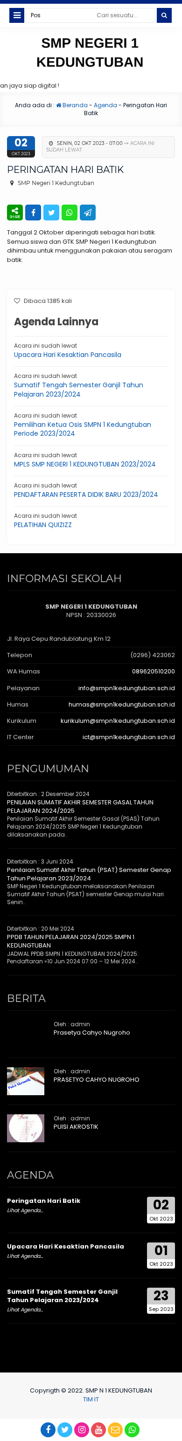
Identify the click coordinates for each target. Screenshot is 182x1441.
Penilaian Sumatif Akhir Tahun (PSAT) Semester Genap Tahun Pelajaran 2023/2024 (89, 874)
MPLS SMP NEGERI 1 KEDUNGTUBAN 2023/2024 (85, 464)
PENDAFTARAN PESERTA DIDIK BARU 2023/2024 (86, 494)
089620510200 (153, 671)
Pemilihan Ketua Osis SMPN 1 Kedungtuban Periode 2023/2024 (82, 429)
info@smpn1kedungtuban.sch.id (126, 688)
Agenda (105, 105)
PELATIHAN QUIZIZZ (43, 524)
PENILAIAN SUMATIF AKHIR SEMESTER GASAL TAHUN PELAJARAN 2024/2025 (80, 806)
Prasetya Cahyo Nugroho (92, 1032)
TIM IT (91, 1399)
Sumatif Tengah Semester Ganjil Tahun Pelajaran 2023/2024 (78, 389)
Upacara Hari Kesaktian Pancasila (67, 354)
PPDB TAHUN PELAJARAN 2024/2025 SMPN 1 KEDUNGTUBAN (70, 941)
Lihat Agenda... (25, 1210)
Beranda (74, 105)
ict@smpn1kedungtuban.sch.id (129, 737)
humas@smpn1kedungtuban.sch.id (122, 704)
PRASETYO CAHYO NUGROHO (97, 1079)
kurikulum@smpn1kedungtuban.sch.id (118, 720)
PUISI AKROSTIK (76, 1126)
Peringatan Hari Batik (43, 1200)
